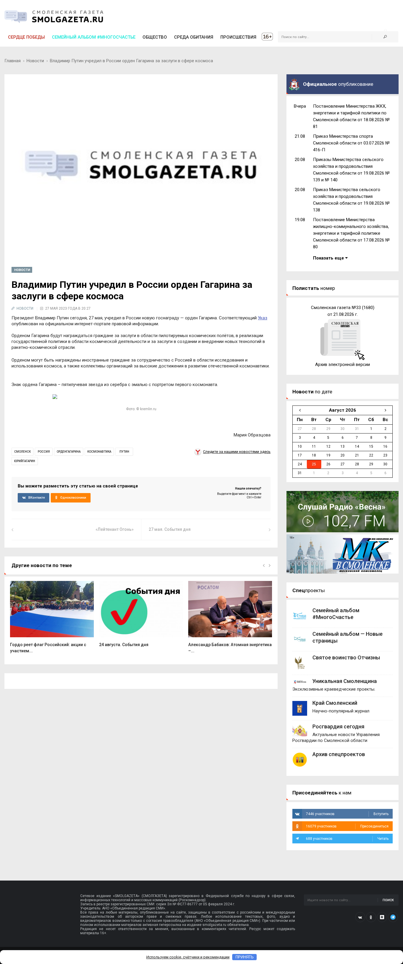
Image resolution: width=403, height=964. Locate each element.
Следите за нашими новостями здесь (237, 451)
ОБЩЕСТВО (154, 37)
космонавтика (99, 451)
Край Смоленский (334, 703)
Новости (35, 60)
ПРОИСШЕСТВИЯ (238, 37)
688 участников (347, 839)
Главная (12, 60)
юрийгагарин (24, 461)
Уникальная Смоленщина (344, 681)
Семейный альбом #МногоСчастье (93, 37)
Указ (262, 318)
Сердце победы (26, 37)
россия (44, 451)
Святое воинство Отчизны (346, 657)
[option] (51, 620)
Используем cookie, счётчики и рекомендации (188, 957)
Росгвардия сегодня (338, 726)
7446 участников (347, 814)
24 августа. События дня (123, 644)
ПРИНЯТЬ (244, 957)
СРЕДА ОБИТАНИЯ (193, 37)
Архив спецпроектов (338, 754)
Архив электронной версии (342, 364)
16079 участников (347, 826)
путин (124, 451)
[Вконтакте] (360, 917)
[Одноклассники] (371, 917)
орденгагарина (69, 451)
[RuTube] (382, 917)
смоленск (22, 451)
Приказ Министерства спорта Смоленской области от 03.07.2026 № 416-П (351, 143)
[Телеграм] (393, 917)
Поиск (388, 900)
